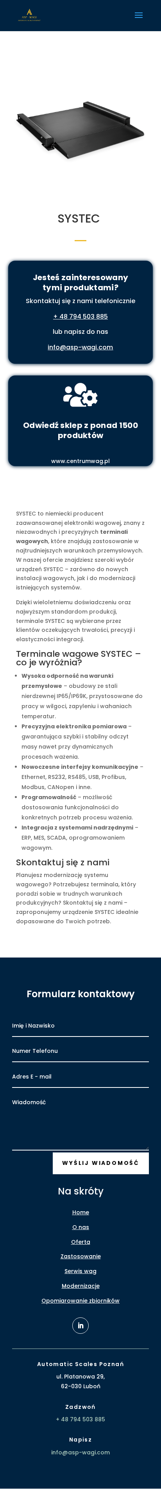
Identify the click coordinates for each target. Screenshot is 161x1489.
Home (80, 1212)
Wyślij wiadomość (101, 1163)
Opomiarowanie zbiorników (80, 1301)
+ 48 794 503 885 (80, 316)
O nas (80, 1227)
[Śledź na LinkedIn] (80, 1325)
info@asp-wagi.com (80, 347)
